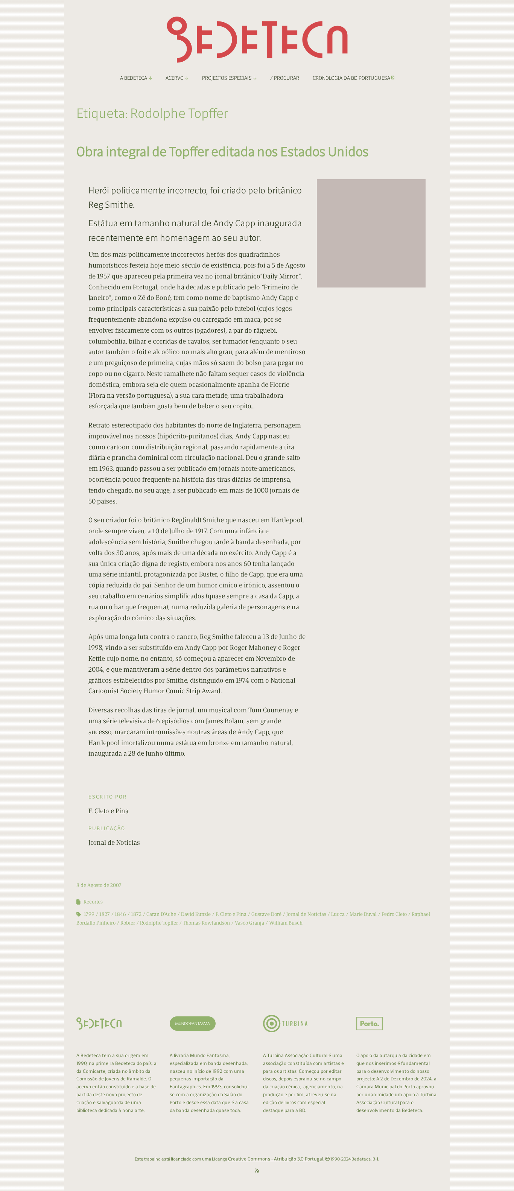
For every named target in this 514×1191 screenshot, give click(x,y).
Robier (127, 923)
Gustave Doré (266, 914)
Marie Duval (363, 914)
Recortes (93, 902)
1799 (89, 914)
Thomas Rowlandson (206, 923)
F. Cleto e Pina (231, 914)
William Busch (286, 923)
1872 (136, 914)
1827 (104, 914)
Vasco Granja (249, 923)
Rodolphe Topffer (159, 923)
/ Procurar (284, 78)
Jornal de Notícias (306, 914)
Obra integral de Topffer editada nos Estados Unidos (222, 151)
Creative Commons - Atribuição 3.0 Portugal (275, 1159)
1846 (120, 914)
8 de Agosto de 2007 (99, 885)
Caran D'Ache (161, 914)
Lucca (338, 914)
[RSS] (257, 1170)
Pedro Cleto (394, 914)
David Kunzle (196, 914)
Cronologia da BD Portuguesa (352, 78)
